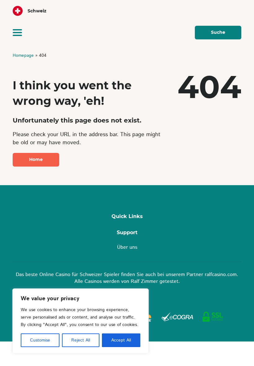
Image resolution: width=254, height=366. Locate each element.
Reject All (80, 340)
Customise (40, 340)
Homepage (24, 55)
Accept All (121, 340)
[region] (80, 321)
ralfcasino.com (221, 274)
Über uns (127, 247)
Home (36, 159)
